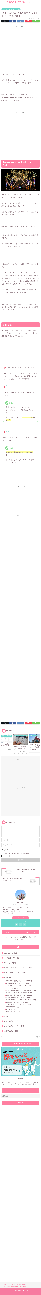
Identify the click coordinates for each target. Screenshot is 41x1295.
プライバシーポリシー (17, 1290)
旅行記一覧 (8, 977)
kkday (16, 379)
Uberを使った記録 (10, 953)
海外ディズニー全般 (11, 1031)
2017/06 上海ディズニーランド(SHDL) (19, 995)
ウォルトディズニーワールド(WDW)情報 (11, 9)
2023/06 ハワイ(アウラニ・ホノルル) (18, 1004)
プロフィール (20, 917)
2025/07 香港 (10, 1009)
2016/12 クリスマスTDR (14, 988)
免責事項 (27, 1290)
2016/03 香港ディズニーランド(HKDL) (19, 981)
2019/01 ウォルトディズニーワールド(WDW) (21, 1000)
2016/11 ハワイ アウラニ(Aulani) (17, 983)
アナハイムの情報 (10, 963)
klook (7, 379)
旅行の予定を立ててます (14, 1011)
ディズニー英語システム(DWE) (15, 972)
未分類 (6, 1016)
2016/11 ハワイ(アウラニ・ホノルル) (18, 985)
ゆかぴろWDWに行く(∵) (20, 1)
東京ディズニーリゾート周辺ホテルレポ (18, 1026)
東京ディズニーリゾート (12, 1021)
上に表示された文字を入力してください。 (15, 853)
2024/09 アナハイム (13, 1007)
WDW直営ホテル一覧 (11, 958)
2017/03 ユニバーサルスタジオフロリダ (19, 993)
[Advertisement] (20, 49)
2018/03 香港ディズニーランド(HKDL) (19, 997)
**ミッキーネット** (20, 939)
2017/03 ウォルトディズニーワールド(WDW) (21, 990)
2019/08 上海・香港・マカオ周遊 (17, 1002)
